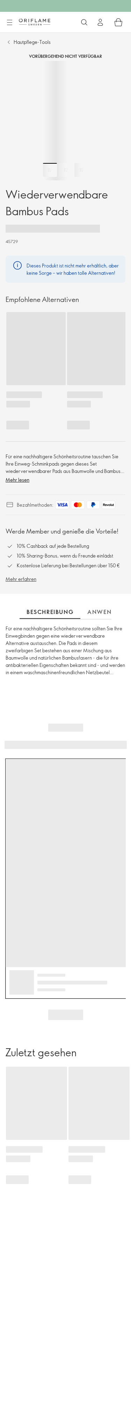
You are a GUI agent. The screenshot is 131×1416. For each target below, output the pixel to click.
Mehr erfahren (21, 579)
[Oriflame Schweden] (34, 22)
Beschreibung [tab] (50, 612)
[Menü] (9, 22)
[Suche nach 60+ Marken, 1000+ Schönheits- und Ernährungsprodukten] (84, 22)
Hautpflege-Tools (32, 42)
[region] (65, 120)
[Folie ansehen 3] (81, 170)
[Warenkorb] (118, 22)
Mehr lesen (17, 479)
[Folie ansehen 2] (66, 170)
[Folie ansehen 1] (50, 170)
